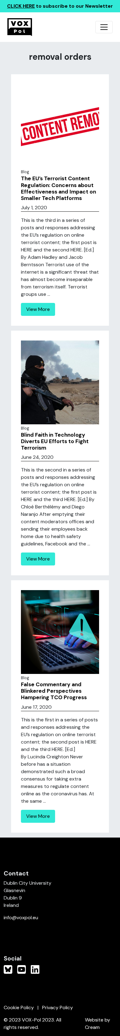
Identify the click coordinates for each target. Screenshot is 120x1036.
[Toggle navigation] (104, 27)
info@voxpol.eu (21, 917)
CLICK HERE (21, 6)
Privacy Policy (57, 1007)
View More (38, 309)
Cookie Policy (19, 1007)
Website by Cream (97, 1023)
